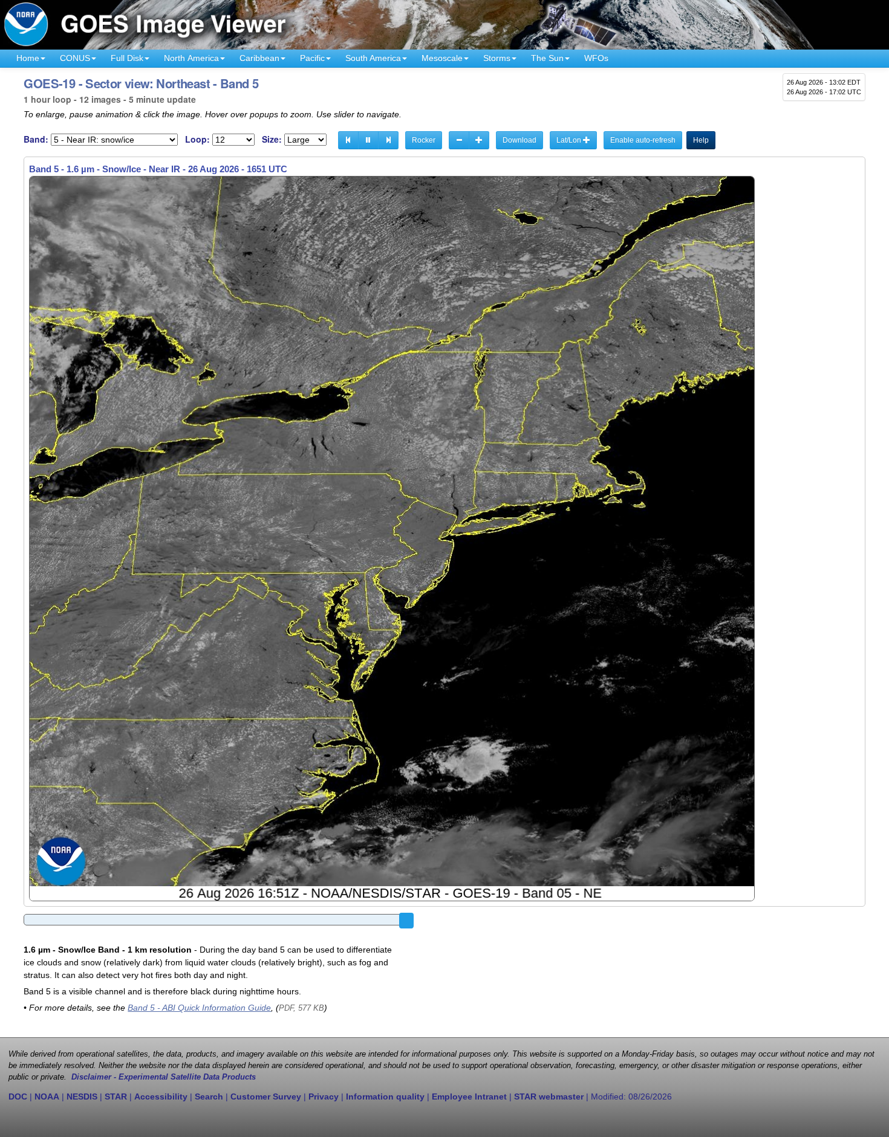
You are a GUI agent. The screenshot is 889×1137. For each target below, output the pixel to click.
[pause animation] (368, 140)
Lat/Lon (569, 140)
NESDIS (82, 1096)
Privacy (323, 1096)
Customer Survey (265, 1096)
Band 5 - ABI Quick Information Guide (199, 1007)
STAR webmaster (549, 1096)
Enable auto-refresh (643, 140)
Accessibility (160, 1096)
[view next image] (388, 140)
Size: (272, 139)
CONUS (75, 58)
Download (519, 140)
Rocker (423, 140)
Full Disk (127, 58)
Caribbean (259, 58)
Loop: (197, 139)
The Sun (547, 58)
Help (701, 140)
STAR (116, 1096)
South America (373, 58)
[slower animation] (459, 140)
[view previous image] (348, 140)
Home (27, 58)
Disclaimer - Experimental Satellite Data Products (163, 1077)
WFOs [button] (596, 58)
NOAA (46, 1096)
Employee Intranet (469, 1096)
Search (209, 1096)
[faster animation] (479, 140)
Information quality (385, 1096)
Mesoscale (442, 58)
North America (191, 58)
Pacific (312, 58)
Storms (496, 58)
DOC (17, 1096)
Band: (36, 139)
